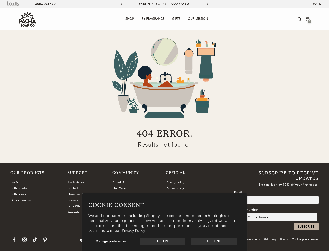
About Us (118, 182)
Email (238, 192)
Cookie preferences (305, 239)
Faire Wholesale (78, 206)
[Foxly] (13, 3)
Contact (72, 188)
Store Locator (76, 194)
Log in (316, 4)
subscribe (306, 226)
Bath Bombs (18, 188)
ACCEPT (162, 241)
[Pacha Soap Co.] (45, 3)
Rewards (73, 212)
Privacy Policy (133, 230)
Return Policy (175, 188)
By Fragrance (153, 19)
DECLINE (214, 241)
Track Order (75, 182)
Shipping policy (274, 239)
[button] (299, 19)
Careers (72, 200)
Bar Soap (16, 182)
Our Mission (120, 188)
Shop (129, 19)
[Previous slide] (119, 4)
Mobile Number (246, 210)
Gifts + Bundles (20, 200)
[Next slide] (209, 4)
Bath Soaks (18, 194)
